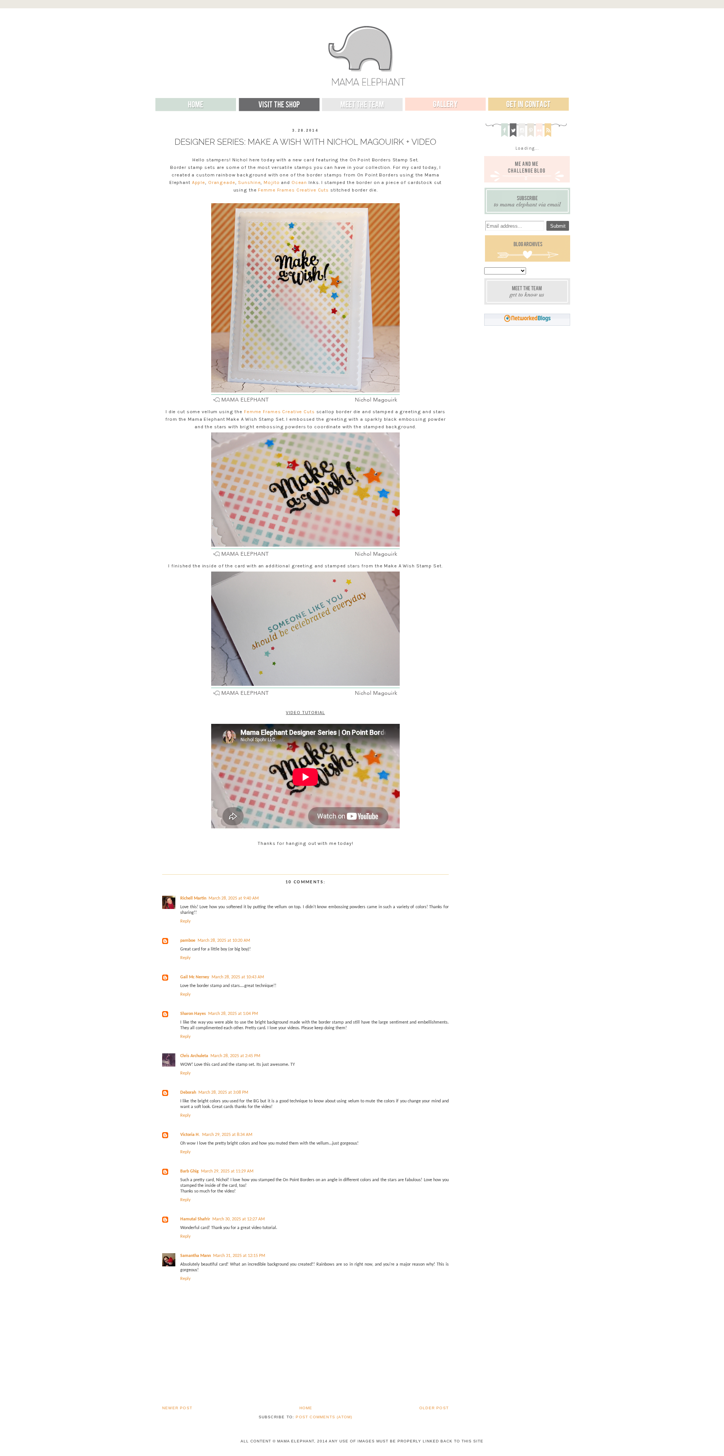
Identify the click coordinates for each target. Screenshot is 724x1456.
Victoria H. (190, 1135)
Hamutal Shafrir (195, 1219)
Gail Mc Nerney (194, 977)
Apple (198, 182)
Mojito (271, 182)
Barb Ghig (189, 1171)
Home (306, 1408)
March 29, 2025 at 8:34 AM (227, 1135)
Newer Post (177, 1408)
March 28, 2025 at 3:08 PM (223, 1092)
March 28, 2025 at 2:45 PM (235, 1056)
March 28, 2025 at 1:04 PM (233, 1014)
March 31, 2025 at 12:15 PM (239, 1256)
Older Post (434, 1408)
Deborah (188, 1092)
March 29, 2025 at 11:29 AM (227, 1171)
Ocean (299, 182)
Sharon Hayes (193, 1014)
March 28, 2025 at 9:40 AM (234, 898)
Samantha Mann (195, 1256)
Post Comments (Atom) (324, 1417)
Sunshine (249, 182)
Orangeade (221, 182)
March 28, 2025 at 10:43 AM (238, 977)
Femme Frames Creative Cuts (293, 190)
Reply (185, 921)
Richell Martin (193, 898)
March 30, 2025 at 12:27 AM (238, 1219)
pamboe (187, 940)
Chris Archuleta (194, 1056)
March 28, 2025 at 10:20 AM (224, 940)
